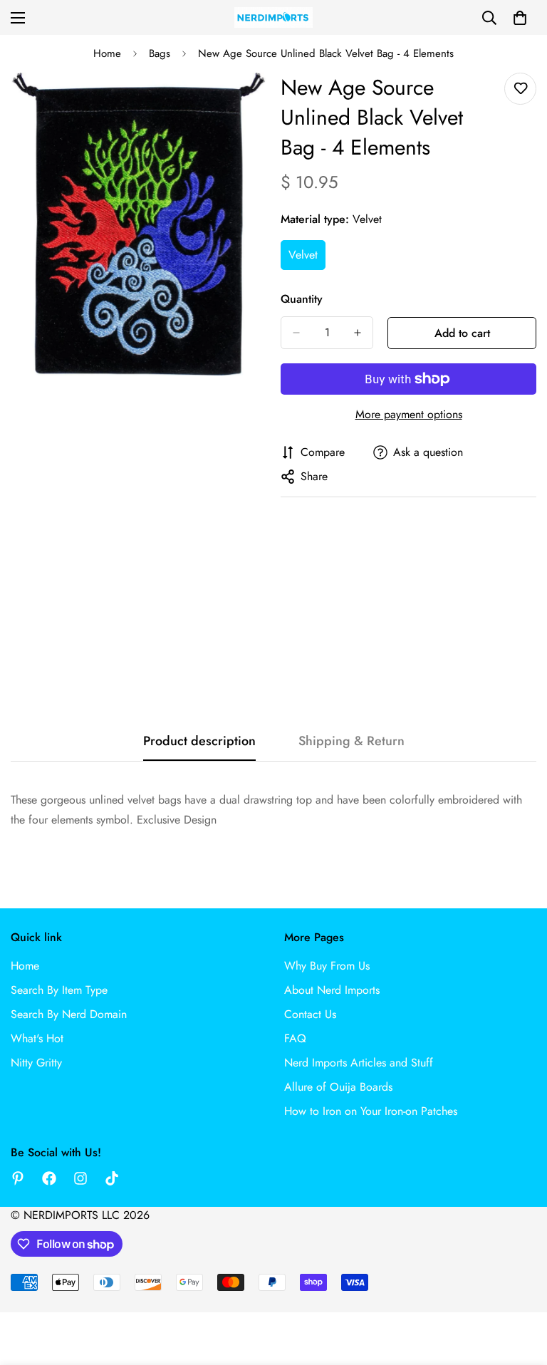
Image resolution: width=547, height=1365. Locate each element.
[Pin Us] (18, 1178)
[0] (520, 17)
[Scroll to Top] (519, 1287)
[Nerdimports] (273, 17)
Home (107, 53)
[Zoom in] (243, 103)
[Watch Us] (112, 1178)
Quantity (302, 299)
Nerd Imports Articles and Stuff (358, 1062)
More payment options (408, 414)
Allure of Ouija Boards (338, 1087)
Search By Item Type (59, 990)
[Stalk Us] (80, 1178)
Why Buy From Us (327, 965)
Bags (159, 53)
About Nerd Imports (332, 990)
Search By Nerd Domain (69, 1014)
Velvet (306, 258)
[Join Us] (49, 1178)
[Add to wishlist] (520, 89)
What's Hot (37, 1038)
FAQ (295, 1038)
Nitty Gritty (36, 1062)
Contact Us (310, 1014)
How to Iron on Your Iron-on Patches (370, 1111)
